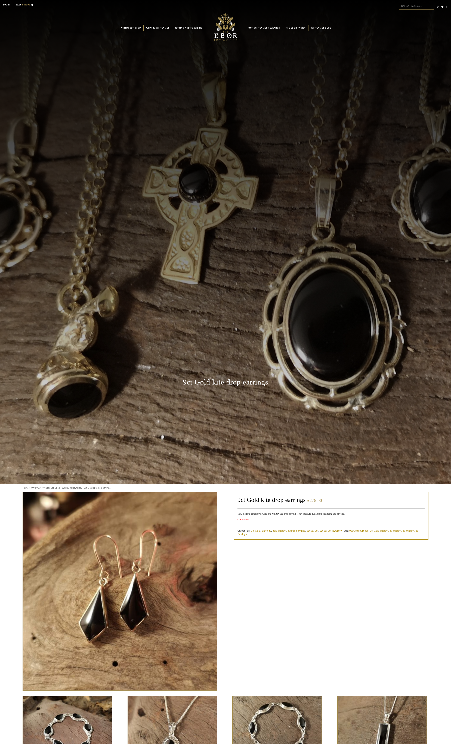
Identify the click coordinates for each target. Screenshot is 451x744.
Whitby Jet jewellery (72, 487)
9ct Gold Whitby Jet (381, 530)
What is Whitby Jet (157, 27)
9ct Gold (255, 530)
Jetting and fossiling (189, 27)
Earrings (266, 530)
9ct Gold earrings (359, 530)
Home (26, 487)
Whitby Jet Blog (321, 27)
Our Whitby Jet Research (264, 27)
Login (6, 5)
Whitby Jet (36, 487)
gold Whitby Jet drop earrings (289, 530)
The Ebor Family (296, 27)
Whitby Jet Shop (131, 27)
